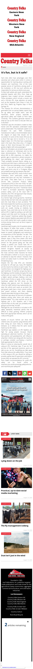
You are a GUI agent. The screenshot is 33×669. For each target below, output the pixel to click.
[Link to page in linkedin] (14, 373)
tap (29, 55)
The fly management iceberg (14, 525)
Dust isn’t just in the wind (13, 555)
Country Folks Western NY (16, 600)
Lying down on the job (11, 461)
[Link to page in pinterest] (19, 373)
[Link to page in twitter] (9, 373)
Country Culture (16, 612)
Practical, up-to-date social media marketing (13, 491)
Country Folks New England (16, 602)
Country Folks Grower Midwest (16, 609)
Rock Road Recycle (16, 615)
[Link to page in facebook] (4, 373)
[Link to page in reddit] (29, 373)
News (4, 67)
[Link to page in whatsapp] (24, 373)
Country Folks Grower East (16, 607)
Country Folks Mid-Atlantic (17, 604)
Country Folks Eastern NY (16, 598)
